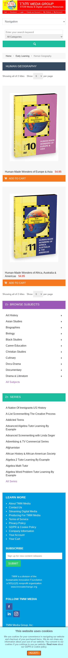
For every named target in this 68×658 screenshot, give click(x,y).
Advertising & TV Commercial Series (27, 441)
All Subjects (13, 382)
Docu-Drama (13, 363)
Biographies (13, 327)
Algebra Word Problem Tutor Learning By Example (30, 473)
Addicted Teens (15, 420)
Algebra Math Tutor (17, 465)
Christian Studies (16, 351)
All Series (11, 481)
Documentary (13, 370)
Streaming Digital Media (22, 511)
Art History (12, 315)
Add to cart (17, 178)
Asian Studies (14, 321)
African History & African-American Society (31, 453)
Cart (5, 12)
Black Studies (14, 339)
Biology (10, 333)
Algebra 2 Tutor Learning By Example (28, 459)
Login (21, 12)
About (19, 503)
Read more (52, 644)
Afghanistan (13, 447)
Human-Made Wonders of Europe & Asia (28, 171)
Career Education (16, 345)
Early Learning (22, 56)
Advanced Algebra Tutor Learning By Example (27, 428)
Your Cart (14, 539)
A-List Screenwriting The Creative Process (30, 413)
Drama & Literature (17, 376)
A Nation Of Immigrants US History (26, 407)
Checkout (13, 12)
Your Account (16, 535)
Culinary (11, 357)
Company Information (21, 531)
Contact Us (15, 507)
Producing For (24, 515)
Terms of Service (18, 519)
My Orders (47, 12)
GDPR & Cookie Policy (22, 527)
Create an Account (33, 12)
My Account (58, 12)
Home (8, 56)
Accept (34, 652)
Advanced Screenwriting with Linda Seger (30, 435)
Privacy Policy (17, 523)
